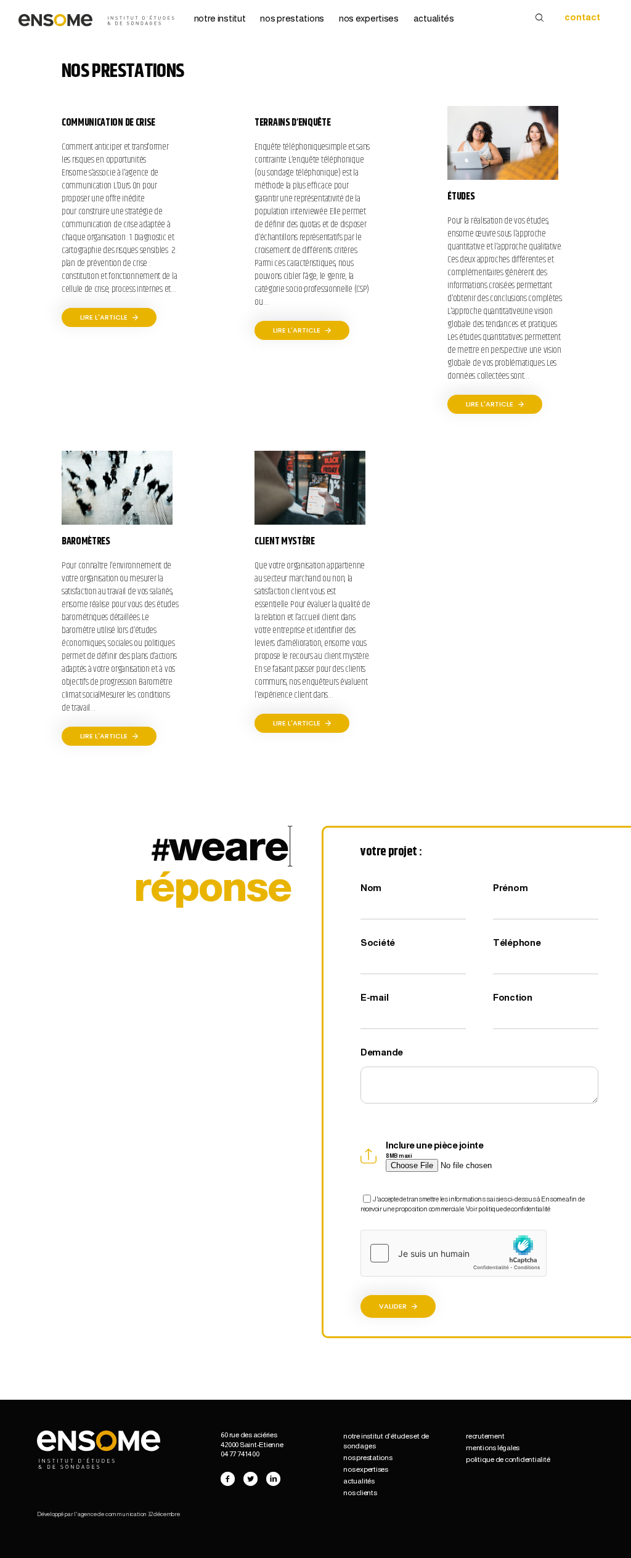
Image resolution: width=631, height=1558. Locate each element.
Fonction (512, 997)
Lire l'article (104, 317)
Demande (381, 1052)
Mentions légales (492, 1447)
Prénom (510, 887)
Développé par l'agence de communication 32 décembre (108, 1514)
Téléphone (516, 942)
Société (377, 942)
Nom (370, 887)
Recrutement (485, 1436)
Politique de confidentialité (508, 1459)
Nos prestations (292, 18)
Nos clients (360, 1492)
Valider (394, 1306)
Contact (582, 17)
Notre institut (220, 18)
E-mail (374, 997)
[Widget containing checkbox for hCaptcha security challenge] (453, 1253)
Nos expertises (369, 18)
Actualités (433, 18)
